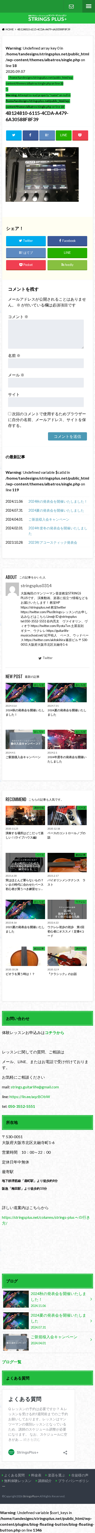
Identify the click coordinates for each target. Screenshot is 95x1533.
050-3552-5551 (21, 1106)
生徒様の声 (79, 1475)
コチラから (54, 1032)
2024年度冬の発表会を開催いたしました (57, 530)
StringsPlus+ (31, 1496)
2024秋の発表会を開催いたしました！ (57, 501)
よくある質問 (14, 1475)
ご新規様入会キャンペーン (48, 519)
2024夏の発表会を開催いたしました (56, 510)
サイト (14, 394)
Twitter (48, 658)
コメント (18, 316)
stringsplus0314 (36, 585)
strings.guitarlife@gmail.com (35, 1086)
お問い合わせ (71, 6)
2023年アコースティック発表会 (52, 542)
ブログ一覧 (11, 1361)
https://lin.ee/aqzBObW (30, 1096)
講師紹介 (45, 1481)
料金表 (36, 1475)
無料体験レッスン (17, 1481)
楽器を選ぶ (56, 1475)
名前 (14, 355)
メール (16, 375)
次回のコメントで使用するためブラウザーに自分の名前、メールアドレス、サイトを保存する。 (47, 419)
